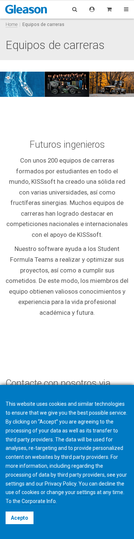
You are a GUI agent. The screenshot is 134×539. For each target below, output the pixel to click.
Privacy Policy (60, 484)
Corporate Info (39, 501)
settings (86, 492)
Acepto (19, 518)
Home (11, 24)
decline (107, 484)
